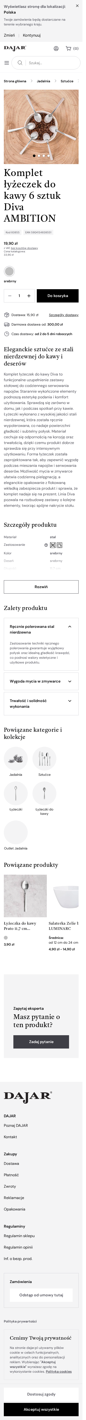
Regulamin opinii (18, 1247)
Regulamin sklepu (19, 1235)
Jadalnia (43, 81)
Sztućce (67, 81)
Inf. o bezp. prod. (18, 1258)
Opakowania (14, 1209)
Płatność (11, 1174)
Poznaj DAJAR (16, 1125)
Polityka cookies (59, 1371)
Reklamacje (14, 1197)
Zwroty (10, 1186)
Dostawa (11, 1163)
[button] (41, 629)
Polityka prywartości (20, 1321)
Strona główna (15, 81)
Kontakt (10, 1136)
